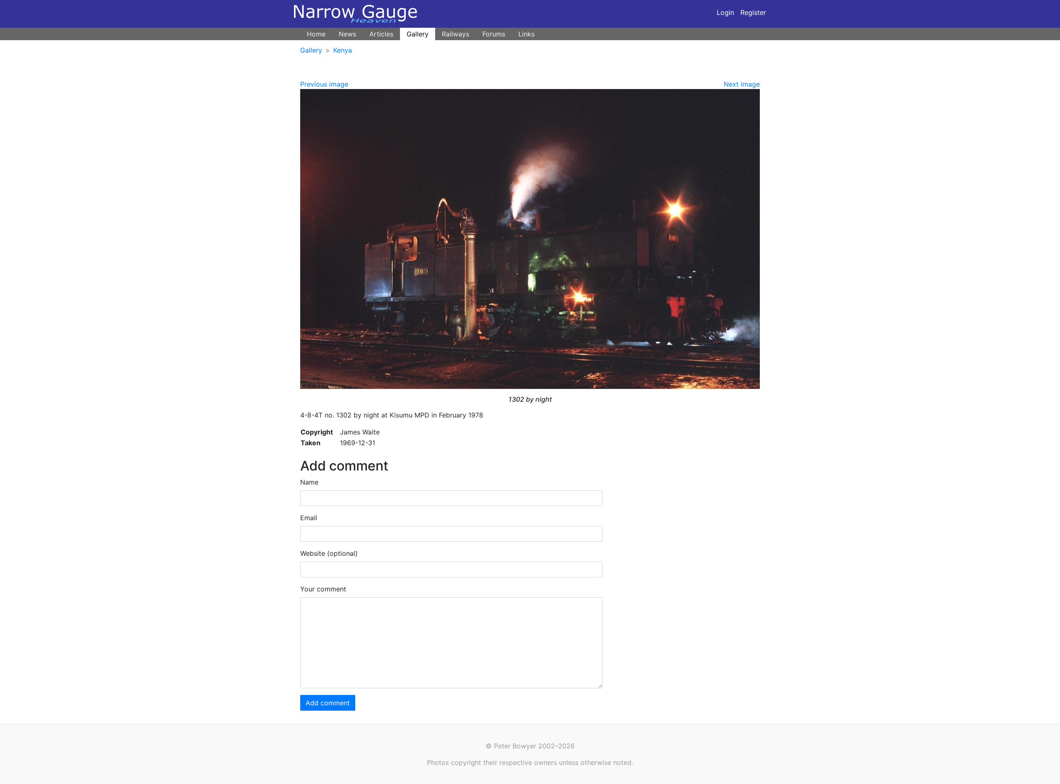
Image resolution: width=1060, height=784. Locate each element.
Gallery (418, 34)
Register (753, 12)
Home (316, 34)
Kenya (342, 50)
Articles (381, 34)
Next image (742, 84)
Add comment (328, 703)
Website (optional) (329, 553)
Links (526, 34)
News (347, 34)
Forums (493, 34)
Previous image (324, 84)
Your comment (323, 589)
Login (725, 12)
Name (309, 482)
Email (308, 518)
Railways (455, 34)
